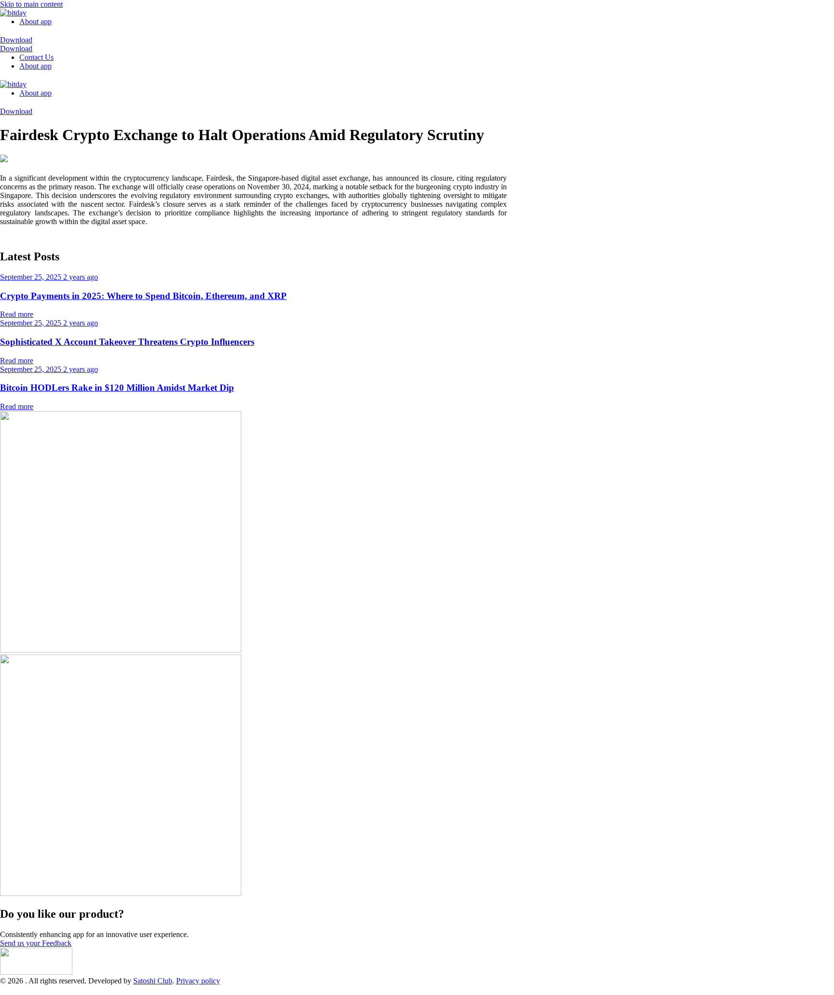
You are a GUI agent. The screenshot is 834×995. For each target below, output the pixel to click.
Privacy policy (198, 981)
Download (16, 40)
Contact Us (36, 57)
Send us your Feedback (35, 943)
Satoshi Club (152, 981)
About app (35, 21)
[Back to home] (13, 13)
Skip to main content (31, 4)
